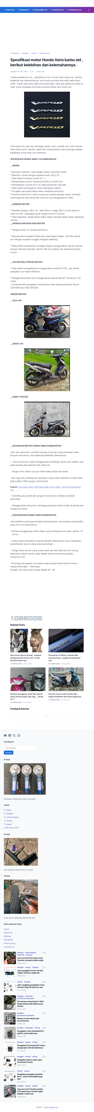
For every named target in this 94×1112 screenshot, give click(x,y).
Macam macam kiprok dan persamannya (28, 1019)
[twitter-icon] (14, 735)
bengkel (9, 813)
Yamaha (29, 955)
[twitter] (21, 618)
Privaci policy (10, 943)
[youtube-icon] (5, 735)
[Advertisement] (47, 30)
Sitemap (7, 936)
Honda (9, 821)
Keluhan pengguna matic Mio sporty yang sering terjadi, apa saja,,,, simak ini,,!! (26, 696)
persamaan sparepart (25, 998)
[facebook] (16, 618)
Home (6, 929)
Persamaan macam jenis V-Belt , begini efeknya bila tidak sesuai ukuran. (30, 1003)
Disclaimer (8, 940)
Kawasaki (29, 1028)
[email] (40, 618)
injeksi (9, 824)
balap (8, 810)
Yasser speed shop (51, 1107)
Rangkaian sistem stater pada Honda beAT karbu (29, 1061)
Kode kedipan (30, 953)
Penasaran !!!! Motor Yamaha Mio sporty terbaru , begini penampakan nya (64, 658)
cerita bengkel (12, 817)
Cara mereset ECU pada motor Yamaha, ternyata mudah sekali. (30, 959)
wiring (27, 967)
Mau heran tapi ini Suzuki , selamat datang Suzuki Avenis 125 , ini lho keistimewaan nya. (25, 658)
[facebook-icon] (9, 735)
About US (8, 932)
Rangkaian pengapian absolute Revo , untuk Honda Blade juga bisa (30, 1076)
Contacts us (9, 947)
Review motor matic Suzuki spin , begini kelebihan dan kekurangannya (64, 695)
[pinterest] (35, 618)
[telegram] (30, 618)
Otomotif (20, 955)
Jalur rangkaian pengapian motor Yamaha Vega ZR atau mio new (31, 986)
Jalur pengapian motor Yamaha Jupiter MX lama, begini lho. (30, 971)
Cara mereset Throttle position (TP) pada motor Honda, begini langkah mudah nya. (30, 1091)
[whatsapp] (26, 618)
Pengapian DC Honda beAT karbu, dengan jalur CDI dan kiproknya (31, 1046)
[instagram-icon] (18, 735)
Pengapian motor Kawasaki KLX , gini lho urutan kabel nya (30, 1032)
